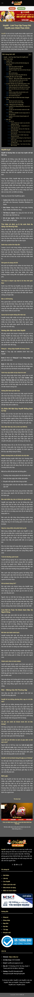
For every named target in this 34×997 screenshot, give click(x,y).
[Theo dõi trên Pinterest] (14, 864)
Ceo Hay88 (6, 881)
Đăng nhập (6, 920)
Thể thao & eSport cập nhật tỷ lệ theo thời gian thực (20, 70)
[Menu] (2, 3)
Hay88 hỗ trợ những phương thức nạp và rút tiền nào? (19, 107)
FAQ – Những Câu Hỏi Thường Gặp (14, 104)
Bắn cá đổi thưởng (13, 73)
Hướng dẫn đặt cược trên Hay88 (14, 76)
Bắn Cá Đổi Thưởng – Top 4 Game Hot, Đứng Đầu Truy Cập (20, 145)
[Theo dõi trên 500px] (19, 864)
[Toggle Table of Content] (29, 54)
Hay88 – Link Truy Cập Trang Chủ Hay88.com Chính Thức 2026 (16, 58)
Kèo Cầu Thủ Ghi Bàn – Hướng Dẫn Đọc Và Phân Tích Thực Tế (20, 126)
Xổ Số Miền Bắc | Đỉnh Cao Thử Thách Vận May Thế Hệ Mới (20, 129)
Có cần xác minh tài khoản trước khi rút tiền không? (19, 110)
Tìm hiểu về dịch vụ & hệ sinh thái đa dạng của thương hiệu (17, 63)
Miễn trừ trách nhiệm (9, 890)
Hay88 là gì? (9, 61)
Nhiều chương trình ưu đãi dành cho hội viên (19, 87)
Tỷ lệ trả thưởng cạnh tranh (15, 94)
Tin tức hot (11, 121)
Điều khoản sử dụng (9, 887)
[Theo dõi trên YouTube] (17, 864)
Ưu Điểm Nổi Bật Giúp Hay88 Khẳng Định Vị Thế (18, 83)
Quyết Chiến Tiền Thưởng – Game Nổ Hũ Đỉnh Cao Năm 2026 (21, 141)
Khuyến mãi (7, 932)
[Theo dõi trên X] (12, 864)
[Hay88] (17, 3)
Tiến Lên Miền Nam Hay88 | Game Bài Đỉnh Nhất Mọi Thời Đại (20, 123)
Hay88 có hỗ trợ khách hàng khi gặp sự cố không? (19, 117)
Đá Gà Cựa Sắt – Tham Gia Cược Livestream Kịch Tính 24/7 (20, 132)
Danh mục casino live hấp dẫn (16, 66)
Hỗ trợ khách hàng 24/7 (14, 95)
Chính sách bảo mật (9, 884)
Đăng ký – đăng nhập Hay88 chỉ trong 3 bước (19, 78)
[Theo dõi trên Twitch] (21, 864)
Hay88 (3, 33)
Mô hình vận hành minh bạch (16, 101)
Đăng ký (5, 917)
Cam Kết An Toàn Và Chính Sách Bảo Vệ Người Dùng (17, 98)
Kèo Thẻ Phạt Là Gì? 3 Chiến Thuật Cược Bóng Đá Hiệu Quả (20, 135)
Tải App (5, 929)
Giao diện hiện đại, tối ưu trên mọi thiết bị (18, 85)
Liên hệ (5, 878)
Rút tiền (5, 926)
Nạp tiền (5, 923)
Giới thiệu (6, 875)
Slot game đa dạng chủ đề (15, 68)
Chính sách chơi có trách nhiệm (16, 102)
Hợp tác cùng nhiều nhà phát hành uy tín (18, 92)
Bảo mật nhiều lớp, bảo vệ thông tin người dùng (19, 89)
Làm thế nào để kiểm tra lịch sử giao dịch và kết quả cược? (19, 113)
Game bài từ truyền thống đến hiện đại (18, 74)
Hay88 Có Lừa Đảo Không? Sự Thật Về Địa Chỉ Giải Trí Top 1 (21, 138)
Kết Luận (8, 119)
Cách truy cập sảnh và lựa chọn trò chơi (18, 80)
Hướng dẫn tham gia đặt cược (16, 82)
